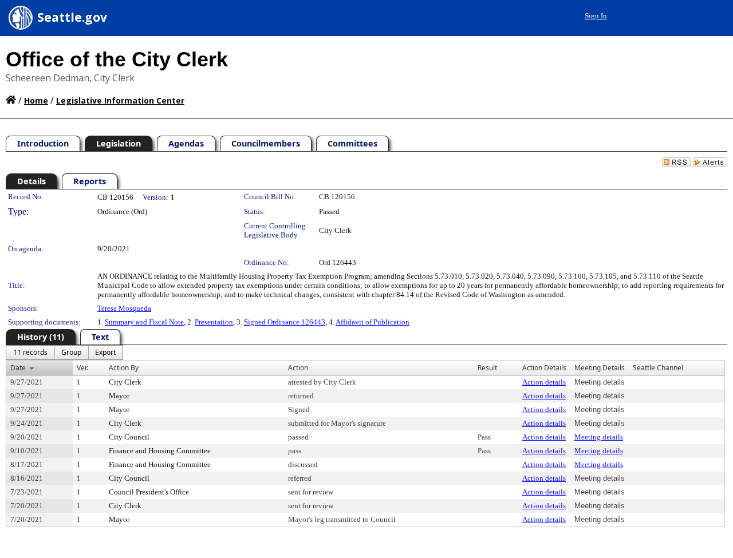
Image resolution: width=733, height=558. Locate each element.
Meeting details (598, 437)
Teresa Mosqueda (124, 308)
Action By (124, 368)
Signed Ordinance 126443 (284, 322)
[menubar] (64, 352)
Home (36, 100)
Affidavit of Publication (372, 322)
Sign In (596, 15)
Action (298, 368)
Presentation (214, 322)
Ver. (82, 368)
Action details (544, 382)
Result (487, 368)
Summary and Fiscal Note (144, 322)
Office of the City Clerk (117, 59)
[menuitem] (30, 352)
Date (18, 368)
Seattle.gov (72, 17)
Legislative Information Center (120, 100)
